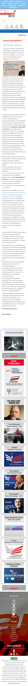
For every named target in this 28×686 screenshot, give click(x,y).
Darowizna (14, 638)
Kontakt (14, 641)
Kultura (3, 3)
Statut (14, 630)
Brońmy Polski (12, 5)
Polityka (6, 1)
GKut (20, 45)
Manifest (14, 628)
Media (12, 1)
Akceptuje (14, 658)
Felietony (22, 35)
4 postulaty (14, 626)
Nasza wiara (13, 7)
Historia (17, 3)
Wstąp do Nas (14, 636)
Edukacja (10, 3)
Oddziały (14, 634)
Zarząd (14, 632)
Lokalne (3, 5)
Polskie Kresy (21, 5)
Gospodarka (19, 1)
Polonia (23, 3)
